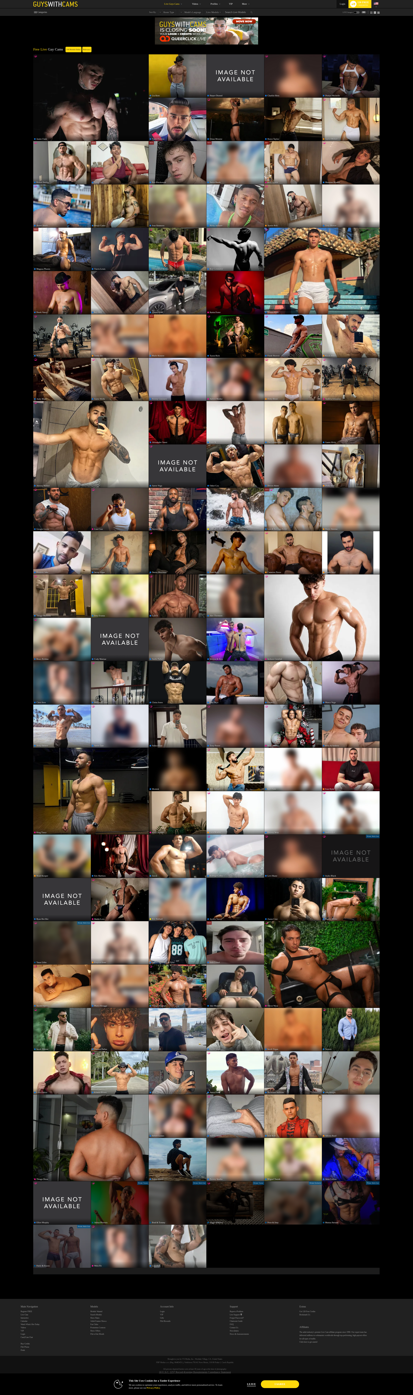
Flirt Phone (25, 1347)
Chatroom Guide (236, 1321)
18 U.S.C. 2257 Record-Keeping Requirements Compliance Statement (195, 1372)
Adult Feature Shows (98, 1321)
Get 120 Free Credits (307, 1311)
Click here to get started (308, 1342)
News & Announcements (239, 1334)
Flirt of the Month (97, 1334)
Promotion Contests (98, 1327)
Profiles (214, 4)
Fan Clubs (94, 1324)
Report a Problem (236, 1311)
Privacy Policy (153, 1388)
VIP (231, 4)
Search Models (96, 1315)
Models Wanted (96, 1311)
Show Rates (95, 1318)
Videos (195, 4)
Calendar (24, 1321)
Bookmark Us (304, 1315)
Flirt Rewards (165, 1321)
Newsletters (234, 1331)
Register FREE (26, 1311)
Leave (251, 1384)
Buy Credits (25, 1344)
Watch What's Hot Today (30, 1324)
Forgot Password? (237, 1318)
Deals (23, 1350)
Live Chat (24, 1315)
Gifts (162, 1318)
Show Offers (95, 1331)
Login (342, 4)
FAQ (232, 1324)
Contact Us (234, 1327)
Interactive (25, 1318)
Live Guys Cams (171, 4)
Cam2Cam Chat (27, 1337)
